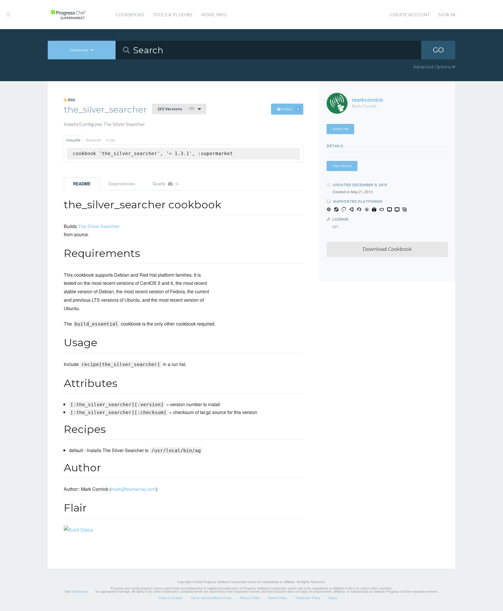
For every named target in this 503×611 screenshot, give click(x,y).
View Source (342, 166)
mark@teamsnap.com (133, 489)
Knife (110, 140)
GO (438, 50)
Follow (290, 109)
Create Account (410, 14)
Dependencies (122, 184)
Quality (166, 184)
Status (332, 597)
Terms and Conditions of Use (211, 597)
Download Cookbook (387, 249)
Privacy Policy (250, 597)
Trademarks (79, 591)
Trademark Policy (307, 597)
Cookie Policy (277, 597)
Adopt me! (340, 129)
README (82, 184)
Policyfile (73, 140)
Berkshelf (93, 140)
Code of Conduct (171, 597)
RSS (71, 99)
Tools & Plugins (172, 14)
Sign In (446, 14)
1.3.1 (176, 108)
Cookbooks (130, 14)
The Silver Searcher (98, 226)
